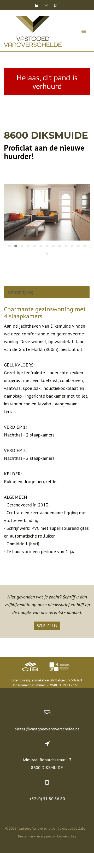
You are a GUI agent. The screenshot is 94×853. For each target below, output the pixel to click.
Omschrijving (21, 292)
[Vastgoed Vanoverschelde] (33, 31)
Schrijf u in (47, 625)
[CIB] (30, 667)
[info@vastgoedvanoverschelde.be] (46, 5)
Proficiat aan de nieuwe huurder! (44, 151)
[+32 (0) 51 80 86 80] (55, 5)
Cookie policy (66, 836)
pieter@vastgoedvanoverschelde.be (47, 728)
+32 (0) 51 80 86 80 (47, 798)
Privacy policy (45, 836)
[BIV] (60, 667)
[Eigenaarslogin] (37, 5)
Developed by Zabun (72, 828)
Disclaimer (25, 836)
